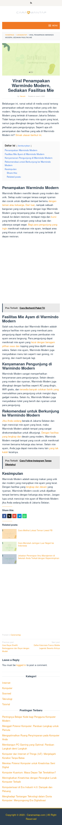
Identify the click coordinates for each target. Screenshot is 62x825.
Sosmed (6, 693)
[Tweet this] (9, 516)
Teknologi (7, 699)
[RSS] (31, 3)
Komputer (7, 688)
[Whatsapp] (24, 516)
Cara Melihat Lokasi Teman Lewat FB (35, 530)
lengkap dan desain (36, 486)
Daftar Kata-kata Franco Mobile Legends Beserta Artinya (47, 645)
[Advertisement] (31, 271)
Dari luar (30, 205)
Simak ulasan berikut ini (28, 135)
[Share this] (4, 516)
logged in (21, 665)
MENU (55, 25)
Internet (6, 682)
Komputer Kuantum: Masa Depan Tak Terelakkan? (29, 772)
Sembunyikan (24, 145)
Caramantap (16, 634)
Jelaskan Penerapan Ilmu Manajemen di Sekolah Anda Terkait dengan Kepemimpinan (38, 557)
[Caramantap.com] (31, 12)
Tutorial (6, 704)
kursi (53, 216)
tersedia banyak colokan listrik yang (39, 389)
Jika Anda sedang (11, 420)
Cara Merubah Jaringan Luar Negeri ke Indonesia (36, 544)
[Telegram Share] (19, 516)
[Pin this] (14, 516)
